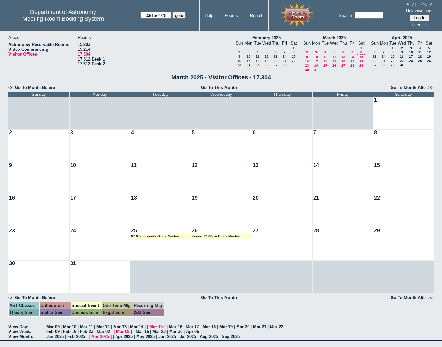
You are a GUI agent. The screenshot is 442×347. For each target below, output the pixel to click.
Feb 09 (53, 331)
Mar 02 (103, 331)
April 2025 (402, 37)
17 (248, 60)
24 (248, 65)
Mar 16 (175, 326)
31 (316, 70)
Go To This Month (219, 87)
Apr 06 (192, 331)
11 (257, 56)
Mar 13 (120, 326)
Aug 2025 (209, 336)
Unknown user (419, 10)
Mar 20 (242, 326)
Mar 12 (103, 326)
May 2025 (145, 336)
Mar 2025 (100, 336)
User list (419, 24)
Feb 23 (86, 331)
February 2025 (266, 37)
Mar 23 (159, 331)
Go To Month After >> (412, 87)
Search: (346, 15)
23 (239, 65)
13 (276, 56)
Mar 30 (175, 331)
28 (285, 65)
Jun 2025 (167, 336)
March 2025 (334, 37)
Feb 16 (69, 331)
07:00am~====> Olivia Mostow (155, 236)
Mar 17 (192, 326)
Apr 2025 (124, 336)
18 (258, 60)
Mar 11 (86, 326)
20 (276, 60)
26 (267, 65)
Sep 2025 (231, 336)
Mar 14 (136, 326)
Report (256, 15)
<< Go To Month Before (31, 87)
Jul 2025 (188, 336)
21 (285, 60)
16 (239, 60)
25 (258, 65)
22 (294, 60)
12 (267, 56)
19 (267, 60)
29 (361, 65)
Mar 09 (53, 326)
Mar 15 (156, 326)
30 (307, 70)
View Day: (18, 326)
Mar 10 (69, 326)
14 (285, 56)
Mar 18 (209, 326)
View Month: (20, 336)
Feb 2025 (76, 336)
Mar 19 (226, 326)
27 (276, 65)
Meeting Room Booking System (63, 19)
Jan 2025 (55, 336)
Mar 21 (259, 326)
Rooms (231, 15)
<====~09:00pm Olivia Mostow (216, 236)
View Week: (19, 331)
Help (209, 15)
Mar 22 (276, 326)
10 (248, 56)
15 (294, 56)
